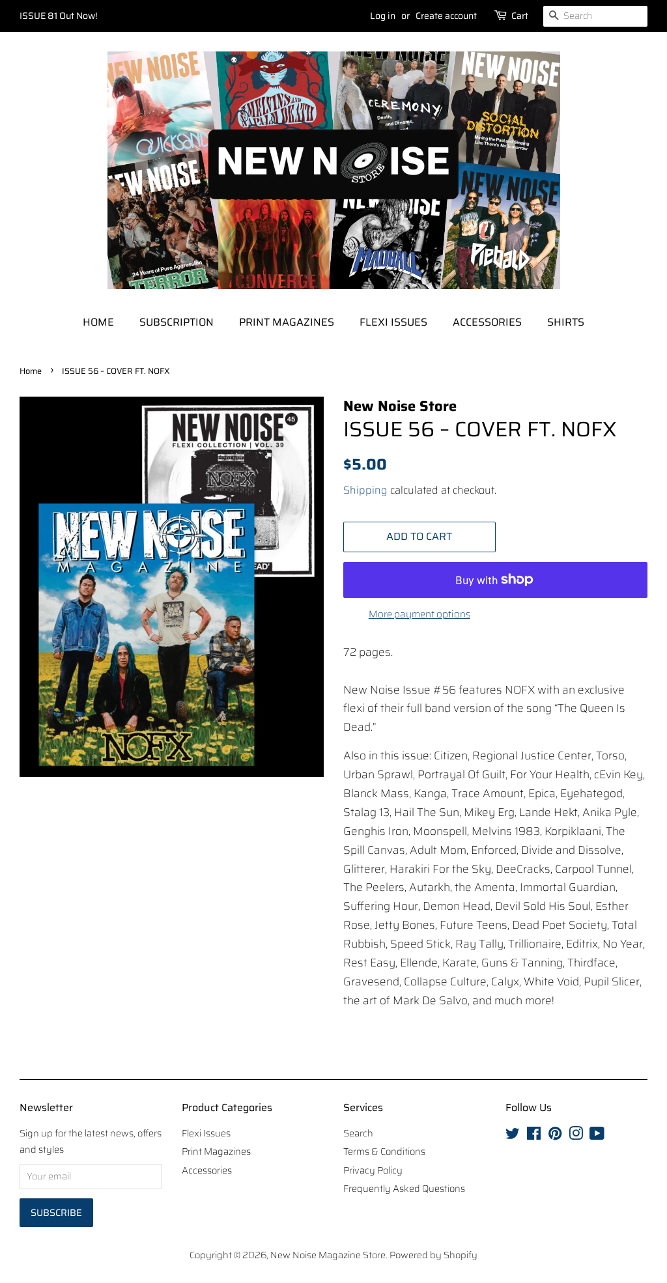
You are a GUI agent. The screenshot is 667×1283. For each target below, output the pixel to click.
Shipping (365, 490)
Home (98, 322)
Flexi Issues (393, 322)
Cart (519, 15)
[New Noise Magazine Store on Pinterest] (555, 1136)
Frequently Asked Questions (404, 1188)
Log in (382, 15)
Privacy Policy (373, 1170)
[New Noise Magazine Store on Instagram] (576, 1136)
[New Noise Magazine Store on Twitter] (512, 1136)
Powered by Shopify (433, 1255)
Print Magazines (286, 322)
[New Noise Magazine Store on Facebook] (533, 1136)
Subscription (176, 322)
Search (358, 1133)
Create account (446, 15)
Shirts (565, 322)
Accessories (487, 322)
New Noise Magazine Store (328, 1255)
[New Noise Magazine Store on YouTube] (596, 1136)
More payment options (419, 614)
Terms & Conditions (384, 1151)
